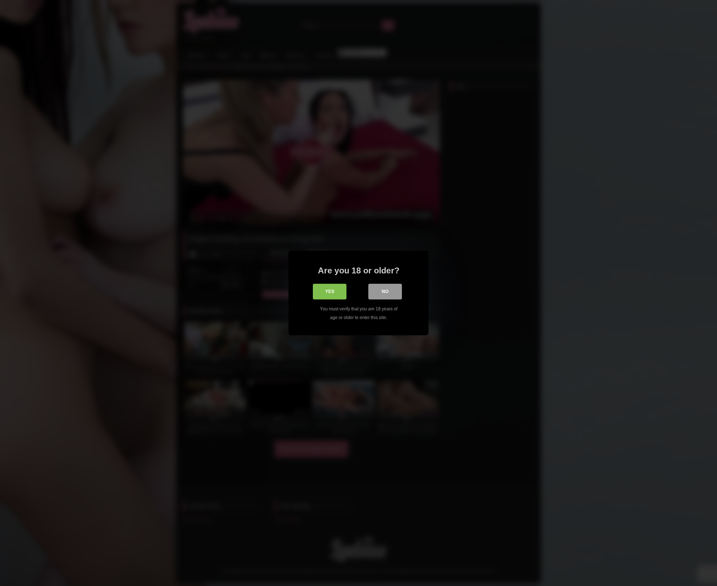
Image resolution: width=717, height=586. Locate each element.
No (385, 291)
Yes (329, 291)
